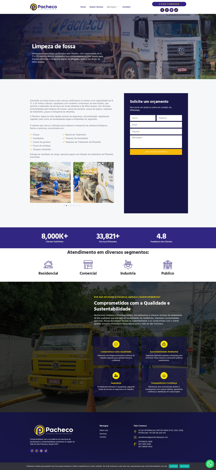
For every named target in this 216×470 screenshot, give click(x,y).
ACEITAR (173, 466)
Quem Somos (96, 7)
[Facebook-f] (162, 10)
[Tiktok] (176, 10)
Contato (126, 7)
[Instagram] (167, 10)
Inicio (83, 7)
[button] (32, 182)
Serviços (111, 7)
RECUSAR (184, 466)
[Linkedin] (172, 10)
